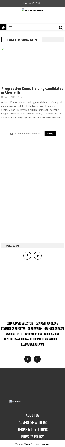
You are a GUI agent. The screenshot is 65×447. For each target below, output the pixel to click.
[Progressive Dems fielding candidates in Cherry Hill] (32, 66)
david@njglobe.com (47, 323)
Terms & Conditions (33, 430)
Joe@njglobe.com (54, 328)
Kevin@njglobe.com (32, 344)
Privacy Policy (32, 437)
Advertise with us (33, 422)
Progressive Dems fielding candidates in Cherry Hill (32, 90)
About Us (32, 415)
